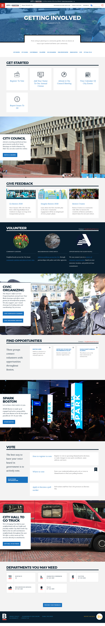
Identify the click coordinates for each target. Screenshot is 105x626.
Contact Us (25, 618)
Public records (47, 616)
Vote (80, 52)
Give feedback (34, 52)
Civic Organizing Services (13, 320)
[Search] (102, 5)
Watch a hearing (10, 155)
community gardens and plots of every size (20, 260)
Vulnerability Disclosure (31, 616)
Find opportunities (63, 52)
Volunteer (42, 52)
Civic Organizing (51, 52)
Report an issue (89, 616)
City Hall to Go (88, 52)
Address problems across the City (49, 257)
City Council (25, 52)
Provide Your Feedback (52, 605)
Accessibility (13, 618)
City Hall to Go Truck (11, 543)
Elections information (13, 480)
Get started (16, 52)
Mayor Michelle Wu (27, 5)
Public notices (76, 5)
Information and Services (62, 5)
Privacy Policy (14, 616)
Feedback (86, 5)
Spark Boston (73, 52)
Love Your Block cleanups (13, 313)
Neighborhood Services (91, 229)
